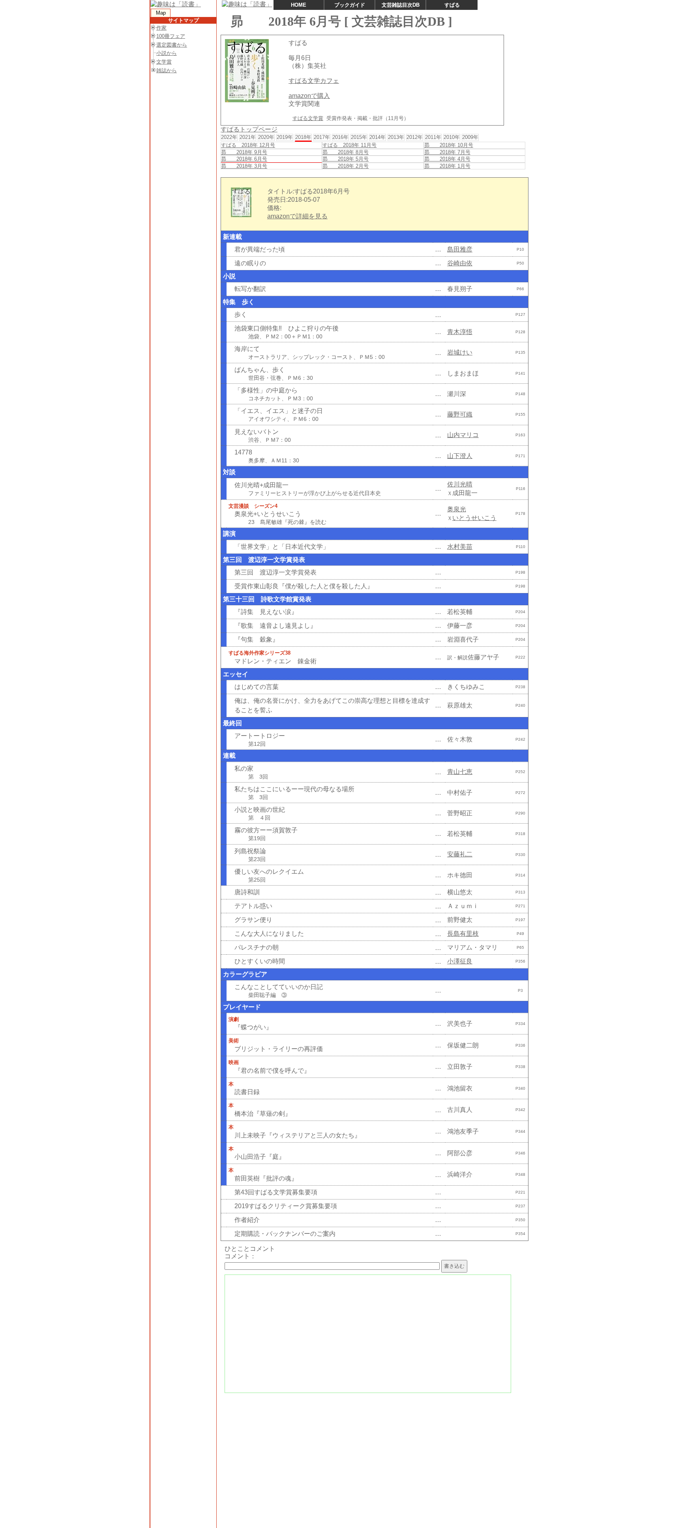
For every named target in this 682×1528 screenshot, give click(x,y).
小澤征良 (459, 961)
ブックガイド (349, 5)
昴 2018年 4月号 (447, 159)
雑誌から (166, 70)
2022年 (229, 137)
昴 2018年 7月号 (447, 152)
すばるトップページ (249, 129)
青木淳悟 (459, 332)
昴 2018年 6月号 (244, 159)
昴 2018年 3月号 (244, 166)
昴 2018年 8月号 (345, 152)
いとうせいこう (474, 517)
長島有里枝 (463, 933)
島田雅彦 (459, 249)
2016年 (340, 137)
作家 (161, 28)
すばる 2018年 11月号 (349, 145)
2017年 (322, 137)
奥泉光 (456, 509)
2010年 (452, 137)
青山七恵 (459, 771)
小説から (166, 53)
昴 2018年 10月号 (448, 145)
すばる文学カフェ (314, 80)
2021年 (248, 137)
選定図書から (171, 45)
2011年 (433, 137)
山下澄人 (459, 455)
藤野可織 (459, 414)
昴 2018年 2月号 (345, 166)
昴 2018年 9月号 (244, 152)
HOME (298, 5)
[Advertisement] (373, 1453)
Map (161, 13)
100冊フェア (170, 36)
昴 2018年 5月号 (345, 159)
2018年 (303, 137)
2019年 (285, 137)
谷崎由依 (459, 263)
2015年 (359, 137)
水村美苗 (459, 546)
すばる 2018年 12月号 (248, 145)
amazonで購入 (309, 95)
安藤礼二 (459, 854)
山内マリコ (463, 435)
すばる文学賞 (307, 118)
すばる (452, 5)
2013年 (396, 137)
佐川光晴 (459, 484)
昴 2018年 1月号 (447, 166)
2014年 (377, 137)
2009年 (470, 137)
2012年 (415, 137)
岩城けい (459, 352)
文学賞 (164, 62)
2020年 (266, 137)
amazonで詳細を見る (297, 216)
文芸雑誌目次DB (401, 5)
